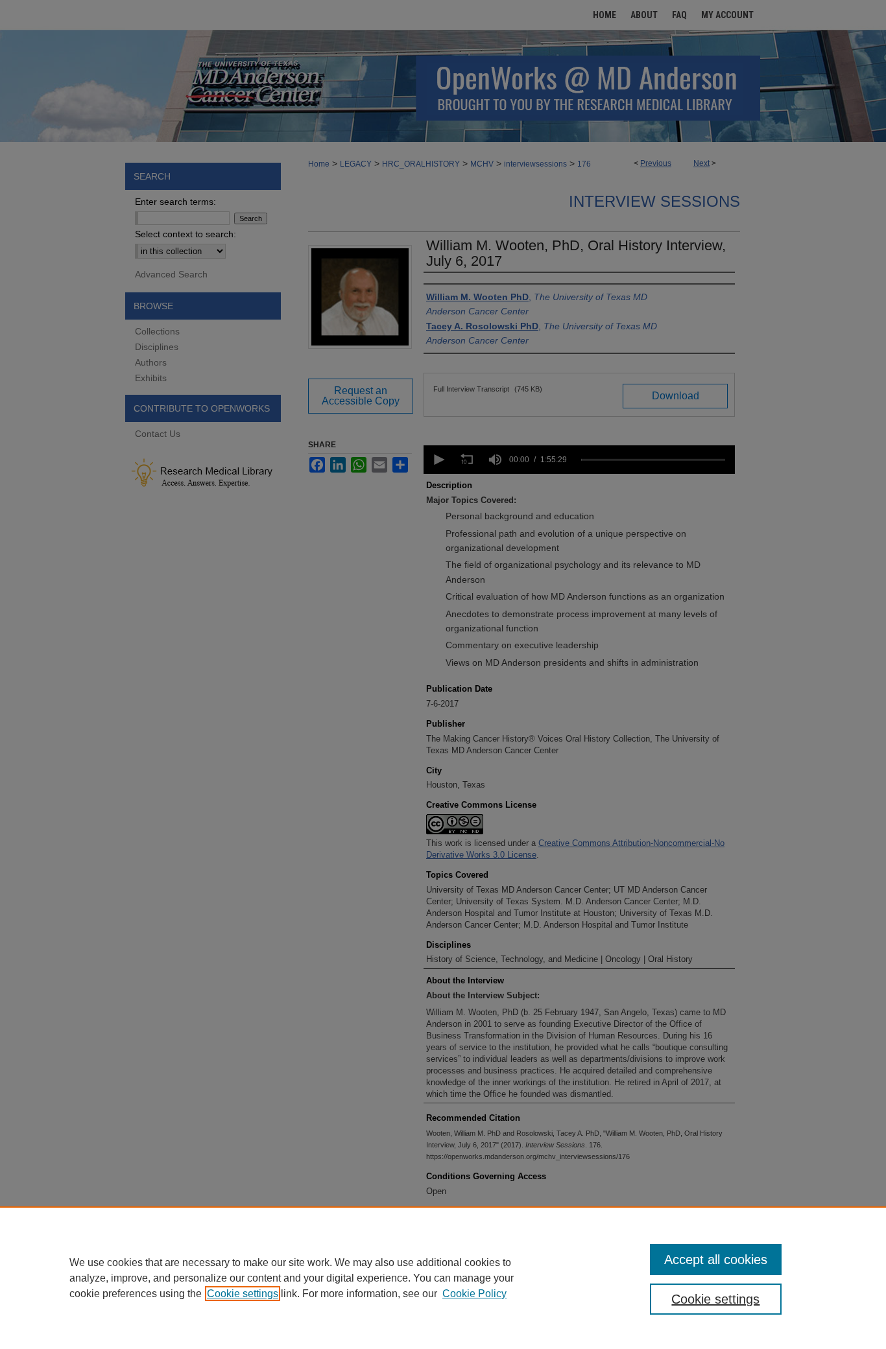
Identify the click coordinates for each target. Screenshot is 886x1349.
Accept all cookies (715, 1259)
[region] (443, 1277)
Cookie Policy (474, 1293)
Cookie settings (242, 1293)
